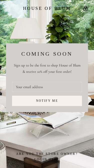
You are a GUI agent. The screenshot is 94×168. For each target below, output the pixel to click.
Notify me (47, 101)
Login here (47, 159)
